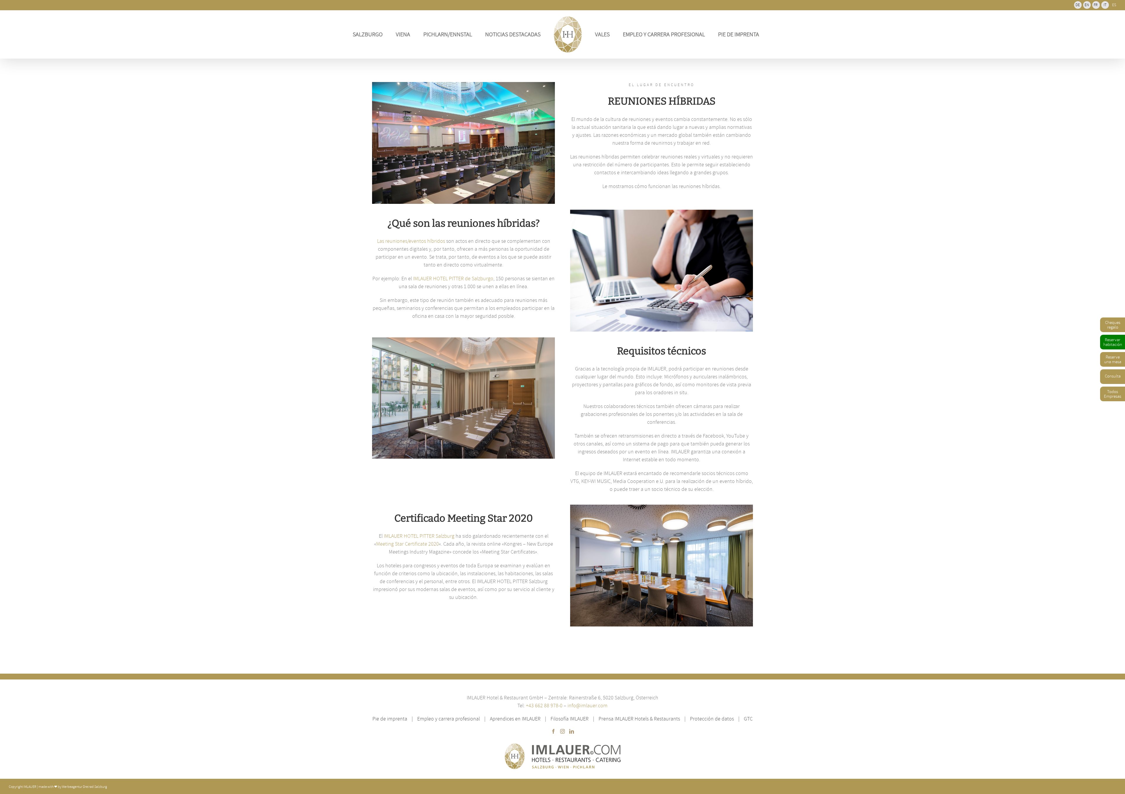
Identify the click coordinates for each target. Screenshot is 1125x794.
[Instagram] (562, 731)
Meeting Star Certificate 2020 (407, 543)
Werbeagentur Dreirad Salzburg (84, 786)
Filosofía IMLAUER (569, 718)
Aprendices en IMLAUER (515, 718)
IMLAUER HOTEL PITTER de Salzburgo (453, 278)
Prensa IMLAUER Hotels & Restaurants (639, 718)
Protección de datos (712, 718)
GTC (748, 718)
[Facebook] (553, 731)
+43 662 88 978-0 (545, 705)
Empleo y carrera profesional (448, 718)
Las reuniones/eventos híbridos (411, 241)
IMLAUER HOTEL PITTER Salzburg (419, 535)
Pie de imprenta (389, 718)
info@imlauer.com (587, 705)
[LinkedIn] (571, 731)
